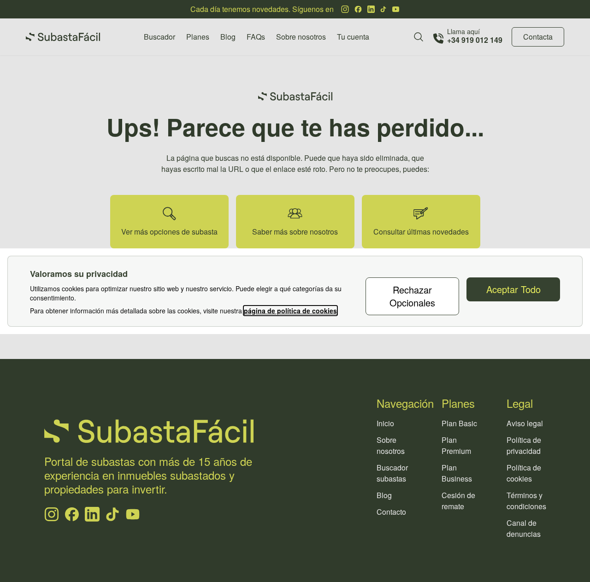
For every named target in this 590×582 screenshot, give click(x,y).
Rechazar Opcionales (412, 296)
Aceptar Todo (513, 289)
